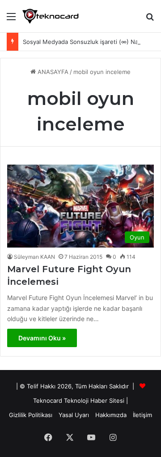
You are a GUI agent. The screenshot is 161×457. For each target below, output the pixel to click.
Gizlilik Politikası (30, 414)
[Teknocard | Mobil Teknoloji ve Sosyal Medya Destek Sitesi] (50, 16)
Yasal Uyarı (74, 414)
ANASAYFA (52, 71)
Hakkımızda (111, 414)
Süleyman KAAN (34, 256)
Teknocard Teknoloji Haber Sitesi (78, 400)
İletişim (142, 414)
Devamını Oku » (42, 338)
